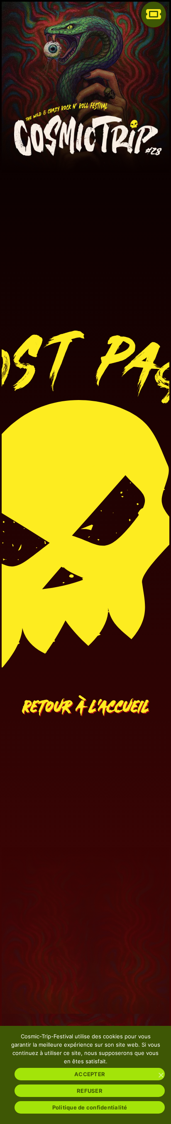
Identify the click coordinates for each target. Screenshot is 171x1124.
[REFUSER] (160, 1075)
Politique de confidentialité (89, 1107)
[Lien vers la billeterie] (153, 21)
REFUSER (90, 1090)
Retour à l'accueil (85, 701)
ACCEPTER (89, 1074)
